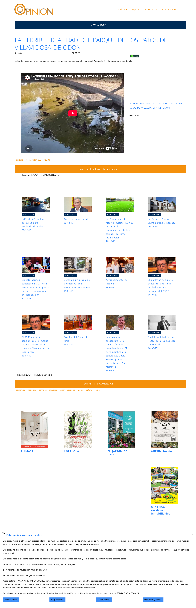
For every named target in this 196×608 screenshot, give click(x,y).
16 (43, 175)
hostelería (32, 389)
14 (38, 175)
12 (34, 175)
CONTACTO (151, 9)
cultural (89, 389)
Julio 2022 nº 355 (33, 159)
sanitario (71, 389)
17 (45, 175)
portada (19, 159)
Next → (55, 175)
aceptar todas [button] (11, 599)
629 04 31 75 (169, 9)
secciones (122, 9)
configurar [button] (104, 599)
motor (80, 389)
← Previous (24, 175)
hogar (62, 389)
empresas (136, 9)
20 (51, 175)
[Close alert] (192, 533)
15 (40, 175)
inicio (97, 389)
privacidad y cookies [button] (153, 599)
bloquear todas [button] (57, 599)
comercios (20, 389)
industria (53, 389)
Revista (47, 159)
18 (47, 175)
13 (36, 175)
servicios (43, 389)
